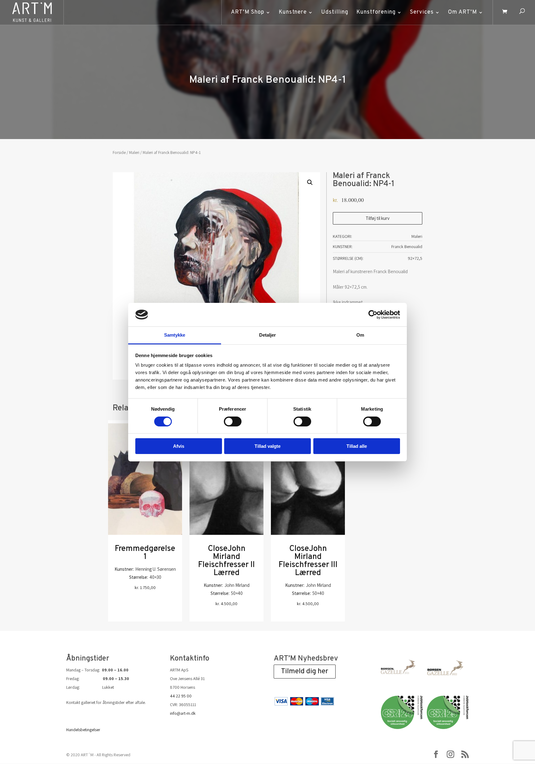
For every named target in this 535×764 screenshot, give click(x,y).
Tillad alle (356, 446)
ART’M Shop (247, 12)
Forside (119, 152)
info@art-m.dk (183, 713)
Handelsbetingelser (83, 729)
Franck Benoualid (406, 246)
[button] (309, 182)
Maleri (134, 152)
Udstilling (334, 12)
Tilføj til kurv (377, 218)
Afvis (178, 446)
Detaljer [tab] (267, 335)
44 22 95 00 (181, 696)
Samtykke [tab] (174, 335)
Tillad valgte (267, 446)
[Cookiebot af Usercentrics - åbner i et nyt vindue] (373, 314)
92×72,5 (415, 258)
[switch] (232, 421)
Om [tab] (360, 335)
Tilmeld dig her (304, 671)
